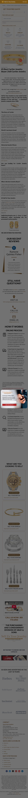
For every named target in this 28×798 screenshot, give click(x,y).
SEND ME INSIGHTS (9, 404)
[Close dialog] (26, 391)
